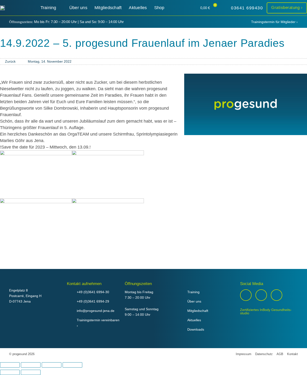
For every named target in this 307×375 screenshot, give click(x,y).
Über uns (194, 301)
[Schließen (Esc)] (72, 365)
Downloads (195, 329)
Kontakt (292, 354)
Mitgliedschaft (197, 311)
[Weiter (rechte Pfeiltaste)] (31, 372)
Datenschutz (264, 354)
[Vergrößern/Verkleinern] (10, 365)
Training (193, 292)
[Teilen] (51, 365)
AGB (280, 354)
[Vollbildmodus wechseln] (31, 365)
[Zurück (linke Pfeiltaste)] (10, 372)
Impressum (243, 354)
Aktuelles (194, 320)
